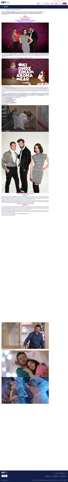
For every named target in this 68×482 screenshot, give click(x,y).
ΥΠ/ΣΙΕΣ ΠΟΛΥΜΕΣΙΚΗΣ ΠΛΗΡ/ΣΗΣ (41, 480)
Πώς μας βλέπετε (55, 476)
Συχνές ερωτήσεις (62, 476)
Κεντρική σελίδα (8, 9)
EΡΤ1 (20, 9)
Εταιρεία (13, 9)
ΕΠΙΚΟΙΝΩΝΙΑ (64, 480)
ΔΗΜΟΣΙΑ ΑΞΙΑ (34, 480)
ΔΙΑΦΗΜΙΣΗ (51, 480)
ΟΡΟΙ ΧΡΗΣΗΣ (60, 480)
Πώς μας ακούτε (47, 476)
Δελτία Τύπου (17, 9)
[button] (2, 6)
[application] (25, 118)
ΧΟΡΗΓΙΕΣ (48, 480)
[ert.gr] (5, 3)
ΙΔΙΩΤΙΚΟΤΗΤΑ (56, 480)
